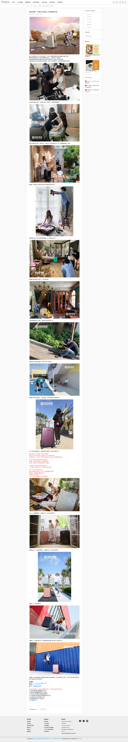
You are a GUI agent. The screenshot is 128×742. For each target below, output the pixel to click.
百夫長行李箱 (43, 709)
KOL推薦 (89, 22)
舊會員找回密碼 (30, 725)
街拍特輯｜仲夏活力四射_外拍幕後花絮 (92, 86)
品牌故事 (89, 27)
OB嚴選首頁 (34, 700)
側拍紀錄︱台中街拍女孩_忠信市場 (92, 90)
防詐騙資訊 (46, 731)
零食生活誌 (89, 19)
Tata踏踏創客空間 (36, 686)
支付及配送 (46, 723)
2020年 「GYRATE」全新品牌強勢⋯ (92, 82)
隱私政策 (29, 727)
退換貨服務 (46, 725)
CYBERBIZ (79, 738)
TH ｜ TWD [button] (115, 2)
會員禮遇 (29, 723)
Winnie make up (37, 685)
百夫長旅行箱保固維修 (49, 727)
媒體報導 (89, 24)
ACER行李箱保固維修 (48, 729)
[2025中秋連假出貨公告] (92, 65)
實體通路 (29, 731)
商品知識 (89, 17)
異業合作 (29, 729)
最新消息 (89, 14)
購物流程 (46, 721)
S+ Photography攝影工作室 (40, 683)
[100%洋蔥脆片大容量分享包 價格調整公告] (92, 49)
